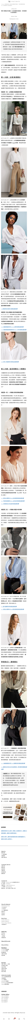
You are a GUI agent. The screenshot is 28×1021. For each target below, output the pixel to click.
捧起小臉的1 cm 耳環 (5, 964)
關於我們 (3, 852)
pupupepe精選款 (5, 981)
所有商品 (3, 933)
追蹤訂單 (3, 866)
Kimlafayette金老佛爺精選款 (7, 982)
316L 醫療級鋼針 (4, 910)
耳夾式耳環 (3, 971)
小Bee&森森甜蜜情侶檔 (6, 976)
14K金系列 (3, 908)
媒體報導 (3, 855)
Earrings (3, 962)
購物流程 (3, 867)
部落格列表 (7, 4)
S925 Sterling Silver (5, 905)
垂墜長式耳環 (4, 968)
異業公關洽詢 (4, 857)
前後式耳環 (3, 967)
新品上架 (3, 934)
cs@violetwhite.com (10, 885)
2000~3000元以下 (5, 995)
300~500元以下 (4, 1001)
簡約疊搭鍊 (3, 952)
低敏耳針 (3, 914)
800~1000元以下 (4, 998)
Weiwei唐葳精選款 (5, 984)
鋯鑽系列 (3, 911)
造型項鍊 (3, 955)
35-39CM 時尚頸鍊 (5, 949)
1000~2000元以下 (5, 997)
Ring (7, 944)
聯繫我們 (3, 873)
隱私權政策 (3, 872)
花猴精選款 (3, 978)
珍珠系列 (3, 913)
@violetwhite (9, 886)
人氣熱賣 (3, 936)
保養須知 (3, 870)
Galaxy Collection (5, 921)
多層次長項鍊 (4, 953)
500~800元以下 (4, 1000)
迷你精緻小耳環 (4, 965)
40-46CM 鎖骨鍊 (4, 950)
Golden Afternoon (5, 919)
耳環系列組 (3, 970)
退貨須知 (3, 869)
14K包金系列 (4, 907)
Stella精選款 (4, 979)
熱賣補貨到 (3, 937)
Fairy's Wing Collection (6, 922)
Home (2, 4)
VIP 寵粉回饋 (4, 854)
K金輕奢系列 (3, 924)
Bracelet (8, 941)
